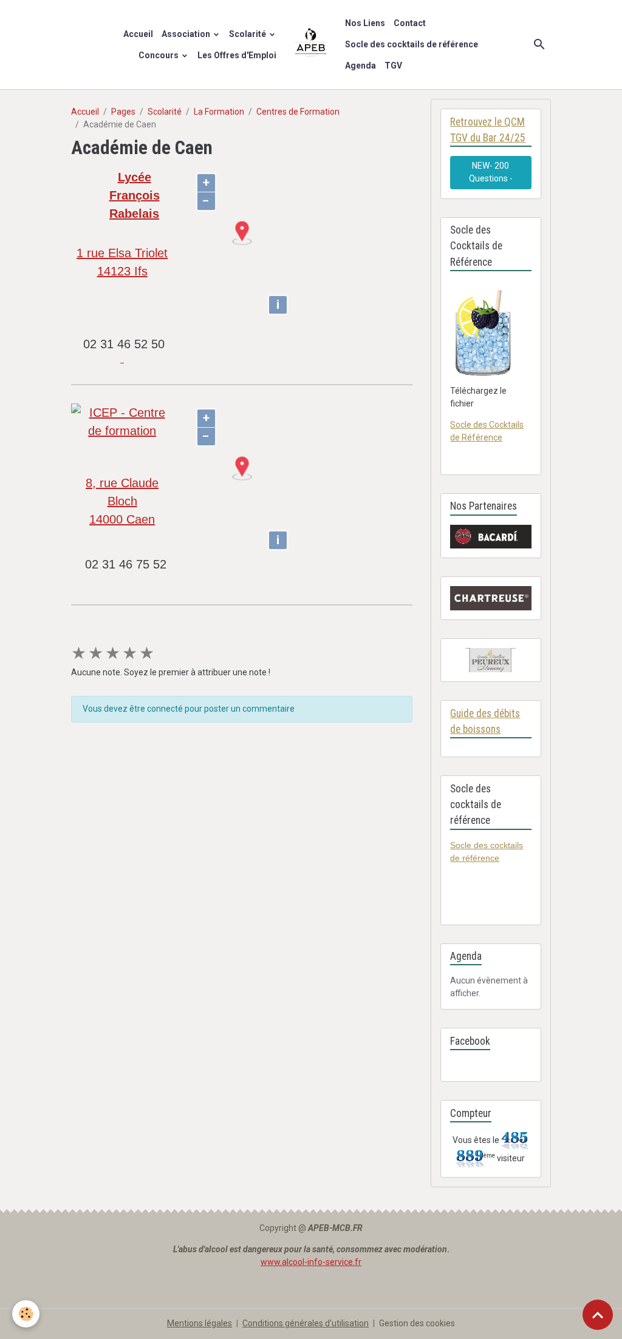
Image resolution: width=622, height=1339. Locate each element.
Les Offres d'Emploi (236, 55)
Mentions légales (199, 1323)
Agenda (360, 65)
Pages (123, 111)
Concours (159, 55)
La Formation (219, 111)
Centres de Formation (298, 111)
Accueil (138, 34)
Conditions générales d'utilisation (305, 1323)
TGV (393, 65)
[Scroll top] (598, 1315)
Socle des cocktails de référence (411, 44)
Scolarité (248, 34)
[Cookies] (25, 1313)
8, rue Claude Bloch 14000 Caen (122, 501)
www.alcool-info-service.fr (311, 1262)
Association (187, 34)
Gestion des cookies (417, 1323)
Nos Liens (365, 23)
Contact (410, 23)
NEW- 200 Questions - (491, 172)
